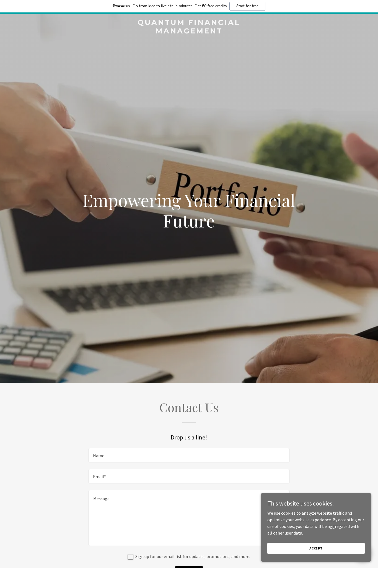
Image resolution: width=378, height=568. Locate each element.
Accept (316, 548)
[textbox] (189, 455)
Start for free (247, 6)
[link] (188, 32)
